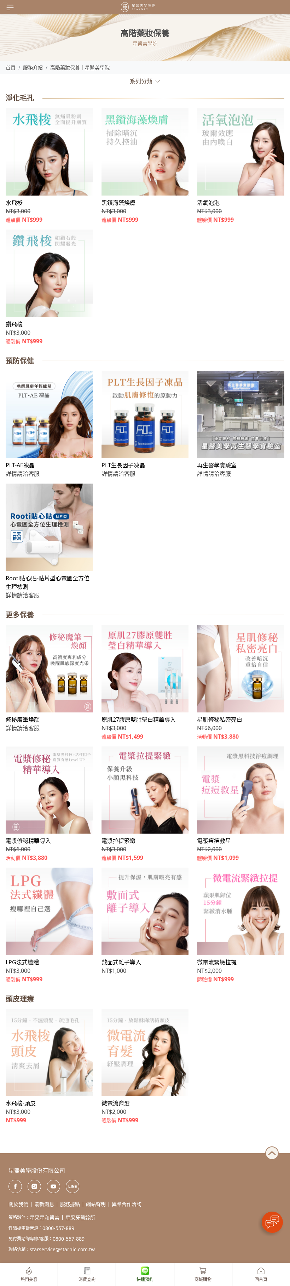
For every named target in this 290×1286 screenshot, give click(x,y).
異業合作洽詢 (126, 1204)
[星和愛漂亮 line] (72, 1186)
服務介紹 (33, 67)
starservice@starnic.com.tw (62, 1249)
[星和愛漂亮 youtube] (53, 1186)
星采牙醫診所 (80, 1217)
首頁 (11, 67)
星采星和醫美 (44, 1217)
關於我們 (18, 1204)
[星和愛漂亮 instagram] (34, 1186)
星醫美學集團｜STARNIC (138, 7)
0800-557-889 (58, 1228)
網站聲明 (96, 1204)
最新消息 (44, 1204)
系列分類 (141, 81)
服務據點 (70, 1204)
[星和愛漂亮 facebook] (15, 1186)
